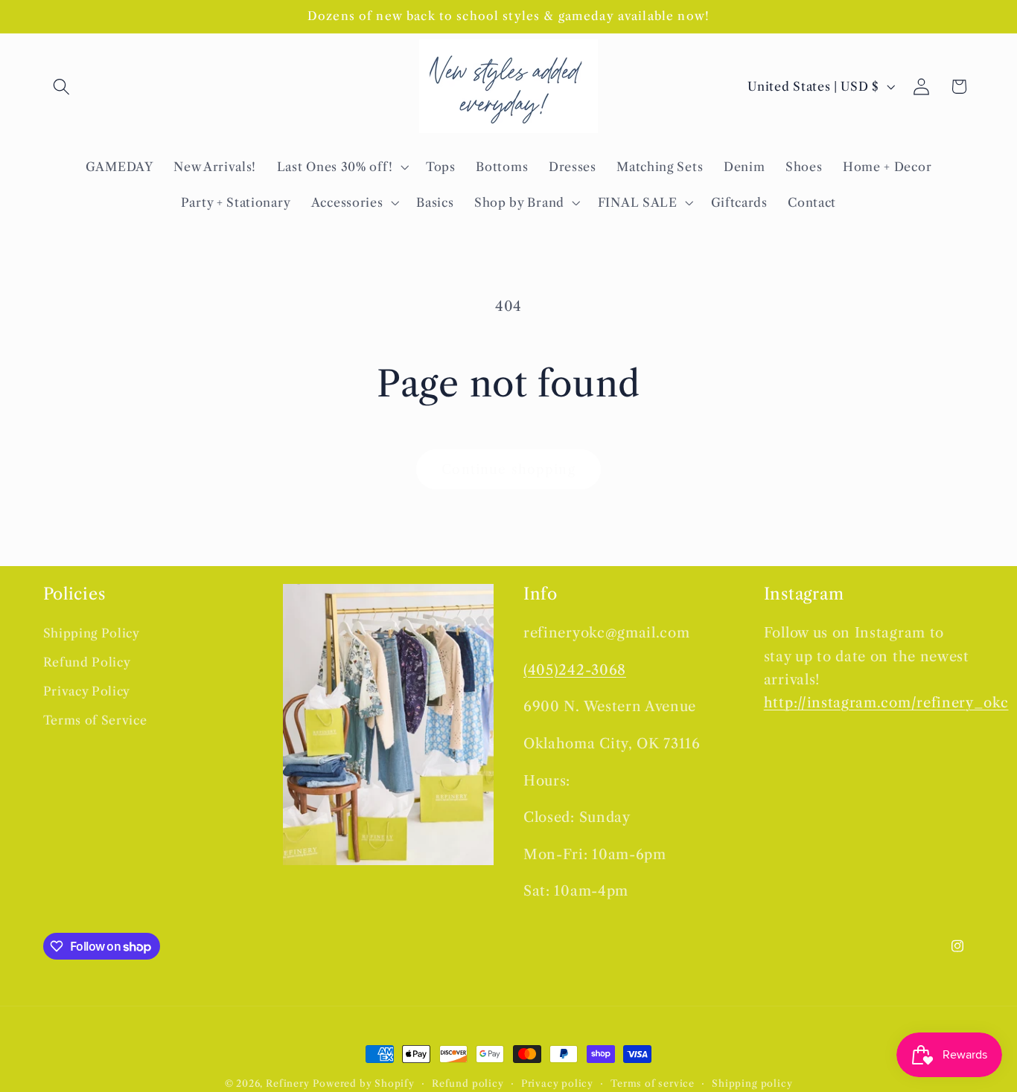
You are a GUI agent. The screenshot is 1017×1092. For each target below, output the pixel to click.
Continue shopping (508, 469)
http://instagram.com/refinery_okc (886, 703)
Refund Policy (87, 662)
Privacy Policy (87, 691)
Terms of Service (95, 720)
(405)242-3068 (574, 670)
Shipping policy (752, 1083)
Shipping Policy (91, 633)
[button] (62, 87)
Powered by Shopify (364, 1083)
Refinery (287, 1083)
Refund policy (467, 1083)
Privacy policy (557, 1083)
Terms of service (652, 1083)
